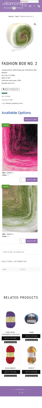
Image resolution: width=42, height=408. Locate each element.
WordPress (27, 389)
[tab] (14, 252)
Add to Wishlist (11, 89)
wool (21, 103)
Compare (4, 93)
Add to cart (31, 180)
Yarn (17, 16)
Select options (10, 338)
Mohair (8, 103)
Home (11, 16)
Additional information (13, 252)
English (25, 1)
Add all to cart (31, 119)
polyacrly (15, 103)
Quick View (11, 342)
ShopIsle (14, 389)
